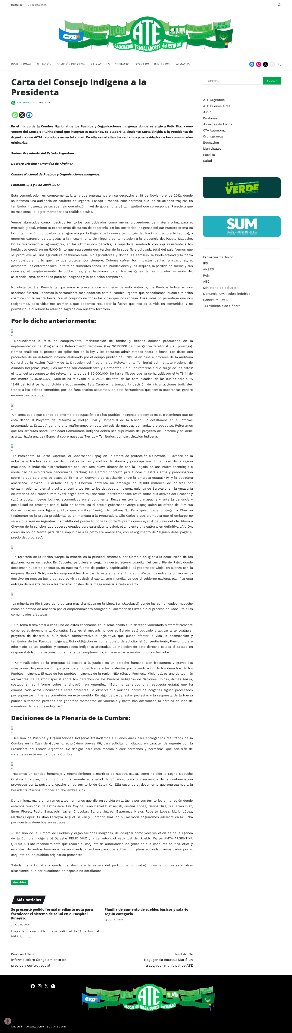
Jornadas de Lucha (217, 124)
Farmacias (182, 64)
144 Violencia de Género (221, 306)
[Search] (279, 4)
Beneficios (162, 64)
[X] (22, 115)
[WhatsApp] (272, 64)
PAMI (207, 275)
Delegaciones (100, 64)
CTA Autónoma (214, 130)
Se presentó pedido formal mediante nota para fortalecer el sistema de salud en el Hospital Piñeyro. (52, 914)
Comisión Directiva (71, 64)
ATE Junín (17, 1026)
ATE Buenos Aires (216, 106)
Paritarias (210, 118)
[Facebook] (251, 64)
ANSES (208, 269)
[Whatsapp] (15, 115)
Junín (207, 112)
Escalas (209, 154)
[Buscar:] (231, 81)
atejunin (23, 102)
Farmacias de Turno (218, 257)
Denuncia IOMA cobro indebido (227, 294)
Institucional (21, 64)
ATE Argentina (214, 100)
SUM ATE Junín (56, 1026)
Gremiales (19, 882)
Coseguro (141, 64)
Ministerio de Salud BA (221, 288)
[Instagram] (258, 64)
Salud (207, 161)
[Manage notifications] (7, 1021)
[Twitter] (265, 64)
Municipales (212, 148)
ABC (206, 281)
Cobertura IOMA (215, 300)
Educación (211, 142)
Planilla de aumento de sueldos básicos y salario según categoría (146, 911)
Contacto (122, 64)
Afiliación (44, 64)
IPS (205, 263)
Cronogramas (213, 136)
